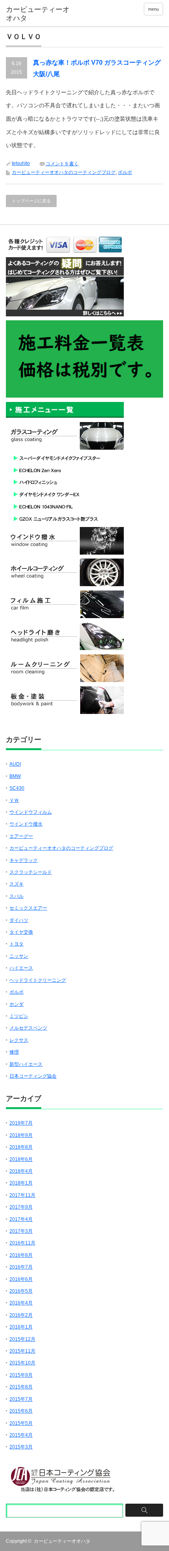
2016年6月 (21, 1279)
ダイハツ (18, 920)
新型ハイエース (25, 1064)
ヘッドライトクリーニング (37, 980)
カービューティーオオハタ (62, 1541)
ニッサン (18, 956)
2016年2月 (21, 1315)
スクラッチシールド (30, 872)
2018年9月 (21, 1135)
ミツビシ (18, 1016)
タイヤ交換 (21, 932)
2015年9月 (21, 1375)
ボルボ (125, 172)
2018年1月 (21, 1183)
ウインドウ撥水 (25, 824)
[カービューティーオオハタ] (39, 14)
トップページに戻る (31, 200)
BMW (15, 776)
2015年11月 (22, 1351)
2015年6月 (21, 1411)
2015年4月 (21, 1435)
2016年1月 (21, 1327)
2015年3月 (21, 1447)
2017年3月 (21, 1231)
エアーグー (21, 836)
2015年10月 (22, 1363)
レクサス (18, 1040)
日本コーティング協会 (33, 1076)
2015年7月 (21, 1399)
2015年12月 (22, 1339)
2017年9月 (21, 1207)
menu (153, 9)
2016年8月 (21, 1255)
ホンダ (16, 1004)
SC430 (16, 788)
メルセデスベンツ (28, 1028)
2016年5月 (21, 1291)
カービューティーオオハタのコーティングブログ (64, 172)
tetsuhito (21, 163)
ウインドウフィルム (30, 812)
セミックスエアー (28, 908)
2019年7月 (21, 1123)
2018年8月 (21, 1147)
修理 (14, 1052)
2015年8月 (21, 1387)
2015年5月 (21, 1423)
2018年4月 (21, 1171)
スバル (16, 896)
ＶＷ (14, 800)
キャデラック (23, 860)
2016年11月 (22, 1243)
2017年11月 (22, 1195)
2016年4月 (21, 1303)
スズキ (16, 884)
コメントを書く (62, 163)
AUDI (15, 764)
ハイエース (21, 968)
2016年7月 (21, 1267)
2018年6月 (21, 1159)
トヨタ (16, 944)
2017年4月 (21, 1219)
